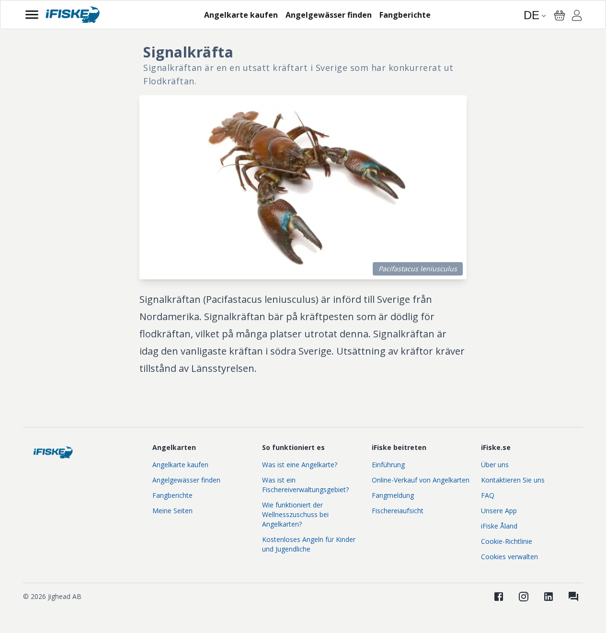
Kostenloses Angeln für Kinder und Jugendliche (308, 544)
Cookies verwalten (509, 556)
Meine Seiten (172, 510)
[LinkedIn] (548, 596)
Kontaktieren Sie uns (513, 479)
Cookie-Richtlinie (506, 541)
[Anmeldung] (577, 17)
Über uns (495, 464)
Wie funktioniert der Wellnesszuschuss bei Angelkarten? (295, 514)
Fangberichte (172, 495)
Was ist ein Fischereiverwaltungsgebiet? (305, 484)
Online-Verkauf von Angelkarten (420, 479)
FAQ (487, 495)
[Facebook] (498, 596)
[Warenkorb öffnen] (559, 15)
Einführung (388, 464)
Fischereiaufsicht (397, 510)
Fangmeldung (393, 495)
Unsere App (499, 510)
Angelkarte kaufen (180, 464)
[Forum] (573, 596)
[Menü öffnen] (31, 14)
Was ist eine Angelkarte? (299, 464)
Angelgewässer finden (186, 479)
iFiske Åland (499, 525)
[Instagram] (523, 596)
